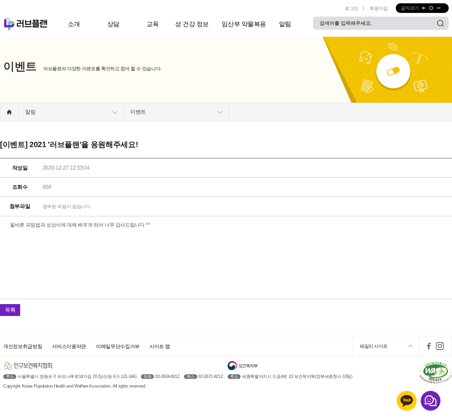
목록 (10, 310)
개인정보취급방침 (22, 346)
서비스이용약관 (69, 346)
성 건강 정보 (192, 24)
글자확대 (423, 8)
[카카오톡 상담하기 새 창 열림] (407, 401)
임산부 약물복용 (244, 24)
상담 (113, 24)
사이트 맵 (160, 346)
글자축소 (438, 8)
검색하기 (440, 23)
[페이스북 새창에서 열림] (429, 346)
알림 (285, 24)
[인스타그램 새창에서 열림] (440, 346)
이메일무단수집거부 (118, 346)
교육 (153, 24)
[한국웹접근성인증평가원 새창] (435, 373)
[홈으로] (9, 112)
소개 (74, 24)
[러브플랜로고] (26, 24)
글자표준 (431, 8)
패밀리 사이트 (374, 346)
